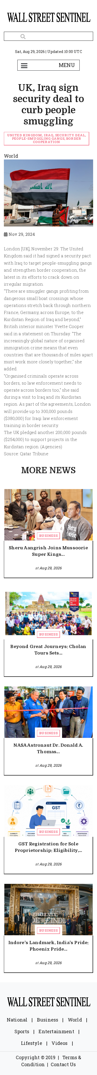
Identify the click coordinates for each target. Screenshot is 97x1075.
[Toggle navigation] (24, 65)
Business (48, 535)
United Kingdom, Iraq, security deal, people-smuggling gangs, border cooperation (46, 138)
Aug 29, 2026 (50, 567)
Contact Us (63, 1064)
